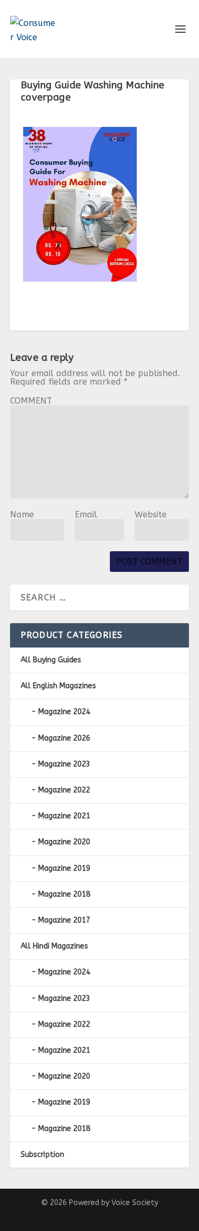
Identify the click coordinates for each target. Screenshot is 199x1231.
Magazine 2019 (64, 868)
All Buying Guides (51, 659)
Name (22, 514)
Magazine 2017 (64, 920)
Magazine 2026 (64, 738)
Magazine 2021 (64, 815)
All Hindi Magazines (54, 946)
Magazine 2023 (64, 764)
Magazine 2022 (64, 790)
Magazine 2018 (64, 894)
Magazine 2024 (64, 711)
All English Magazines (58, 685)
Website (151, 514)
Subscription (42, 1154)
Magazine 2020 (64, 841)
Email (86, 514)
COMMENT (31, 401)
